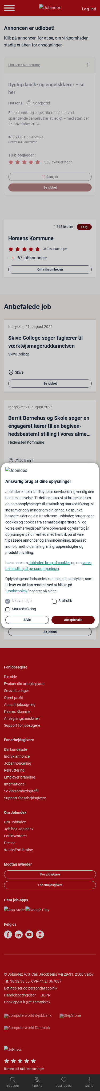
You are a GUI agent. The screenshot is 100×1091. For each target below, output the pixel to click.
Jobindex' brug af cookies (49, 563)
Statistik (65, 601)
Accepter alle (73, 620)
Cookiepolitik (16, 591)
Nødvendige (21, 601)
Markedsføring (24, 609)
